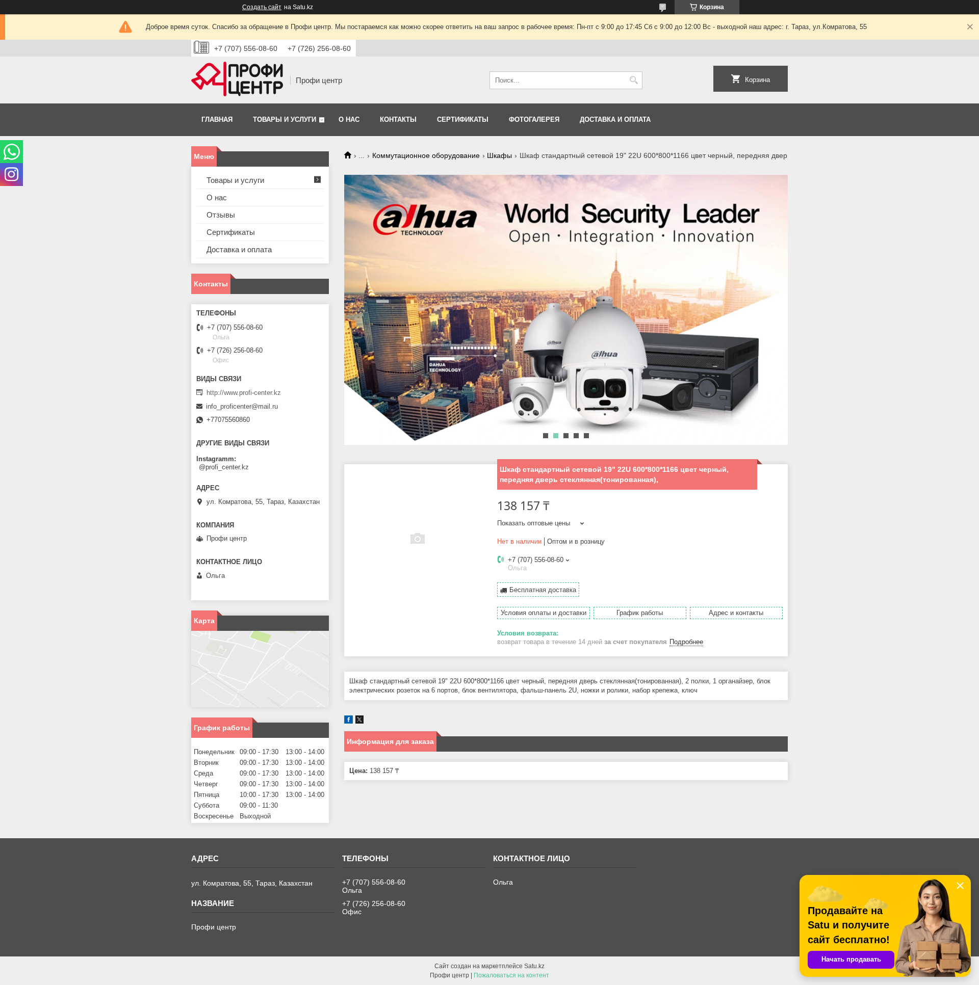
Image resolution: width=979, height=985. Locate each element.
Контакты (398, 119)
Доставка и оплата (615, 119)
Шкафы (499, 155)
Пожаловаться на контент (511, 975)
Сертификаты (462, 119)
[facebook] (348, 721)
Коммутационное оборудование (426, 155)
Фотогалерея (534, 119)
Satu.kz (534, 966)
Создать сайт (261, 7)
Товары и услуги (284, 119)
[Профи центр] (237, 80)
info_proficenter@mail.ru (242, 406)
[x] (359, 721)
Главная (217, 119)
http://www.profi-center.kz (244, 392)
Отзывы (221, 214)
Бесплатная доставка (542, 590)
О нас (349, 119)
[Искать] (633, 80)
